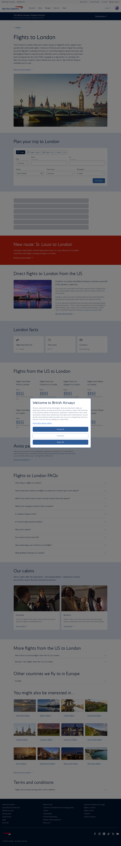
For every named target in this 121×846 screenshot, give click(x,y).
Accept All (60, 429)
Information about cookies (42, 423)
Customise (60, 436)
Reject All (60, 442)
